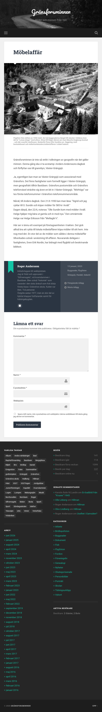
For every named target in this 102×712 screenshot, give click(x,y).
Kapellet (26, 488)
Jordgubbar (38, 483)
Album (8, 456)
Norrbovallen (11, 497)
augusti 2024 (12, 544)
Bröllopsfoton (62, 531)
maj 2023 (11, 572)
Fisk (57, 544)
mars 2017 (11, 653)
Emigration (10, 469)
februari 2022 (13, 603)
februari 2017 (13, 658)
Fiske (20, 469)
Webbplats (18, 401)
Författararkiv (19, 305)
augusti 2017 (12, 635)
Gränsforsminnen (51, 11)
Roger (33, 497)
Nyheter (59, 567)
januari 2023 (12, 590)
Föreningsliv (61, 558)
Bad (35, 456)
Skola (30, 502)
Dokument (60, 540)
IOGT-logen (25, 483)
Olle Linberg (61, 500)
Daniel (32, 465)
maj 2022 (11, 599)
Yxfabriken (10, 516)
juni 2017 (10, 644)
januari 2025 (12, 540)
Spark (39, 502)
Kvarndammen (40, 488)
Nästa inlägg (73, 287)
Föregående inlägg (75, 283)
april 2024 (11, 549)
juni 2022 (10, 594)
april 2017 (11, 649)
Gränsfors (35, 474)
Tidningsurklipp (63, 590)
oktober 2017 (13, 631)
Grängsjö (71, 275)
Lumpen (17, 493)
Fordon (58, 553)
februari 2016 (13, 685)
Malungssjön (30, 493)
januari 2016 (12, 690)
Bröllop (23, 465)
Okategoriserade (63, 572)
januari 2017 (12, 663)
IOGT (15, 483)
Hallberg (25, 479)
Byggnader (72, 270)
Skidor (22, 502)
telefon (33, 506)
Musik (41, 493)
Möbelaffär (27, 52)
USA (18, 511)
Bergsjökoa (40, 460)
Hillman (36, 479)
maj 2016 (11, 672)
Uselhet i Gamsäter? (87, 513)
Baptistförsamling (13, 460)
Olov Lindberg (62, 509)
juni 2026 (10, 535)
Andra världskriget (22, 456)
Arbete (58, 526)
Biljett (8, 465)
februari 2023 (13, 585)
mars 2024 (11, 553)
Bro (15, 465)
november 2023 (14, 558)
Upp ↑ (95, 706)
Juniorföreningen (13, 488)
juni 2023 (10, 567)
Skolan (58, 585)
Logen (8, 493)
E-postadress (20, 388)
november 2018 (14, 617)
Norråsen (23, 497)
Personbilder (61, 576)
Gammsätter (31, 469)
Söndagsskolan (20, 506)
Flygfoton (82, 270)
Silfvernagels (11, 502)
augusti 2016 (12, 667)
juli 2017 (10, 640)
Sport (8, 506)
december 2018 (14, 612)
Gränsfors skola (12, 479)
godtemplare (11, 474)
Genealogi (60, 563)
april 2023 (11, 576)
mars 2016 (11, 681)
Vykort (58, 594)
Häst (8, 483)
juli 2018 (10, 626)
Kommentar (19, 336)
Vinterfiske (37, 511)
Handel (79, 275)
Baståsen (28, 460)
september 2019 (14, 608)
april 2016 (11, 676)
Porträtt (59, 581)
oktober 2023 (13, 563)
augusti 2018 (12, 622)
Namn (17, 375)
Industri (87, 275)
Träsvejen (9, 511)
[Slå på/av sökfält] (96, 32)
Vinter (26, 511)
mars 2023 (11, 581)
